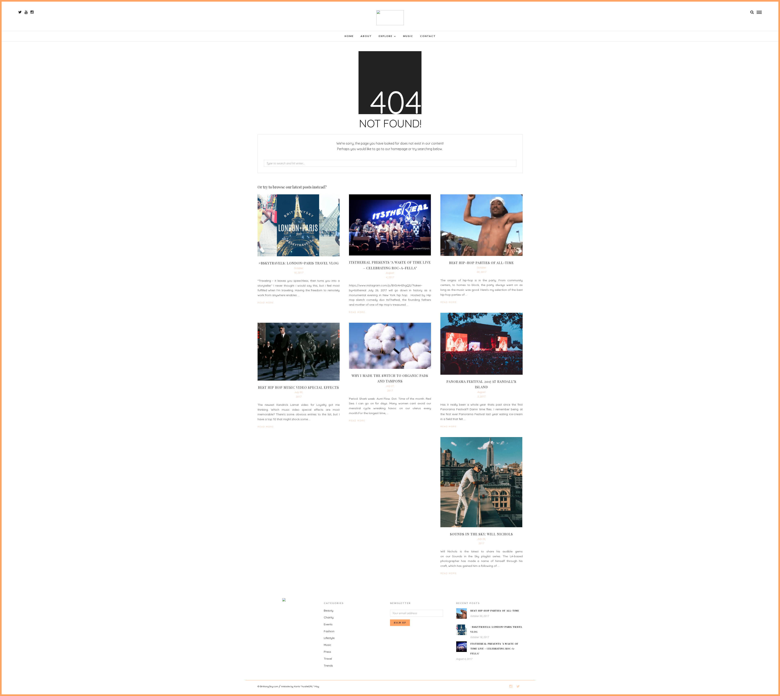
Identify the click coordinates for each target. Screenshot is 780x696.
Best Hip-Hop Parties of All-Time (481, 263)
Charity (329, 617)
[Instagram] (32, 12)
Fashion (329, 631)
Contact (428, 36)
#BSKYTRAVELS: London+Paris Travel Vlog (299, 263)
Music (408, 36)
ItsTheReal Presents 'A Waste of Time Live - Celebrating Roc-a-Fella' (494, 648)
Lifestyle (329, 638)
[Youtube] (26, 12)
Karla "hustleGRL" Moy (306, 686)
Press (327, 652)
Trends (328, 665)
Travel (328, 658)
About (366, 36)
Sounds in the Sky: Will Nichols (481, 534)
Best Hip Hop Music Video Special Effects (298, 387)
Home (349, 36)
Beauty (328, 610)
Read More (448, 302)
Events (328, 624)
